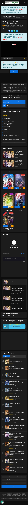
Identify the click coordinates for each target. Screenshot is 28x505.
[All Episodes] (14, 71)
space (10, 391)
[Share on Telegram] (17, 31)
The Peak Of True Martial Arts (16, 467)
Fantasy (11, 135)
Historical (15, 428)
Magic (10, 462)
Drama (22, 427)
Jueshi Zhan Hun (13, 373)
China (8, 126)
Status (20, 479)
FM (7, 105)
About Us (24, 498)
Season (19, 476)
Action (14, 361)
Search (14, 486)
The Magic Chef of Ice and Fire (16, 459)
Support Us (4, 498)
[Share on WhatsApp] (14, 31)
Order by (19, 482)
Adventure (5, 135)
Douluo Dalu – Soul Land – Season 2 (15, 434)
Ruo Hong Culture (10, 120)
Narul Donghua (10, 26)
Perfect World (12, 366)
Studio (8, 479)
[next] (23, 71)
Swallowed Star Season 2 (15, 388)
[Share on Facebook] (9, 31)
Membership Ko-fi (20, 9)
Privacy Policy (17, 498)
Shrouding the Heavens (14, 360)
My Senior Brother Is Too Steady (17, 425)
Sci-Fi (22, 361)
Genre (8, 476)
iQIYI (8, 118)
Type (7, 482)
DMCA (10, 498)
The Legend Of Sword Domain (16, 451)
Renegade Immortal (14, 381)
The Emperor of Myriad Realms (16, 281)
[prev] (4, 71)
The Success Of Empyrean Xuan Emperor (17, 443)
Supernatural (17, 376)
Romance (21, 437)
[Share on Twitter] (12, 31)
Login (23, 253)
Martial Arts (17, 135)
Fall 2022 (9, 124)
